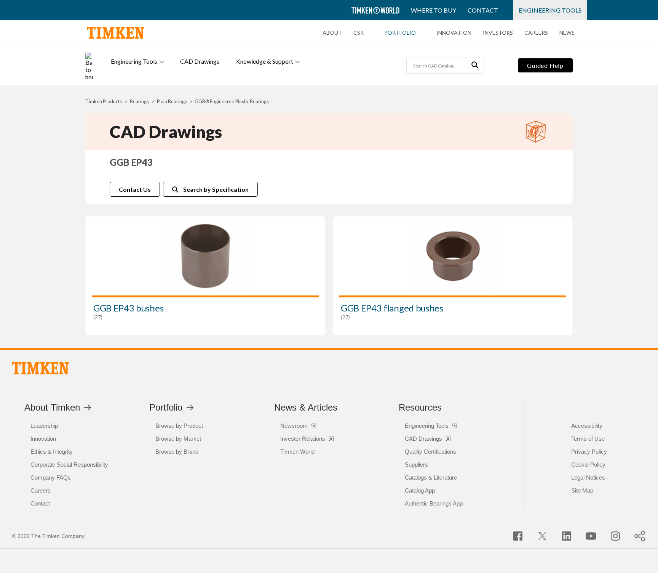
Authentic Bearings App (434, 503)
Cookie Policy (588, 464)
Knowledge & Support (264, 61)
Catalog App (420, 490)
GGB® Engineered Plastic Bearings (232, 101)
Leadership (44, 425)
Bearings (139, 101)
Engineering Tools (550, 10)
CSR (358, 32)
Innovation (453, 32)
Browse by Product (179, 425)
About (332, 32)
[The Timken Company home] (40, 368)
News (567, 32)
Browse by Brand (176, 451)
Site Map (582, 490)
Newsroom (294, 425)
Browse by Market (178, 438)
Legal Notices (588, 477)
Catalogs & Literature (431, 477)
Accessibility (586, 425)
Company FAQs (50, 477)
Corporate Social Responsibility (69, 464)
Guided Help (545, 65)
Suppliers (416, 464)
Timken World (297, 451)
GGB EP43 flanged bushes (392, 307)
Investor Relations (302, 438)
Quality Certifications (430, 451)
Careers (536, 32)
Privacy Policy (589, 451)
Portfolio (400, 32)
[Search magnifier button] (476, 65)
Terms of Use (588, 438)
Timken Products (103, 101)
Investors (498, 32)
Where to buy (433, 10)
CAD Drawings (199, 61)
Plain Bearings (172, 101)
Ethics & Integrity (51, 451)
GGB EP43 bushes (128, 307)
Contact (483, 10)
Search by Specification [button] (216, 189)
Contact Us (135, 189)
